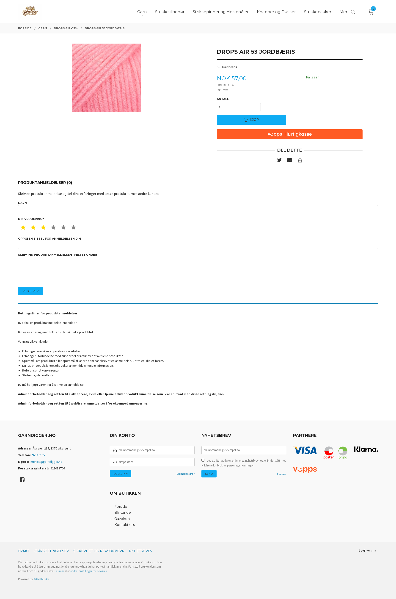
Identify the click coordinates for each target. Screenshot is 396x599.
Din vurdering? (31, 219)
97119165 (38, 455)
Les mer (281, 474)
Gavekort (122, 518)
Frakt (23, 551)
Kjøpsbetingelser (51, 551)
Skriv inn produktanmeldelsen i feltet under (57, 254)
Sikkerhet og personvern (99, 551)
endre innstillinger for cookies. (88, 571)
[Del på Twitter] (279, 161)
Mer (343, 11)
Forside (120, 506)
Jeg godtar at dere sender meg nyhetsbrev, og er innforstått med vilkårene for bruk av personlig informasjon (243, 463)
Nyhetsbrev (140, 551)
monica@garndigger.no (46, 462)
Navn (22, 203)
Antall (223, 99)
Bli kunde (122, 512)
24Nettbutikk (41, 579)
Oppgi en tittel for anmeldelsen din (49, 238)
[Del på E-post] (300, 161)
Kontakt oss (124, 524)
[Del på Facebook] (290, 161)
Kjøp (254, 120)
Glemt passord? (185, 473)
